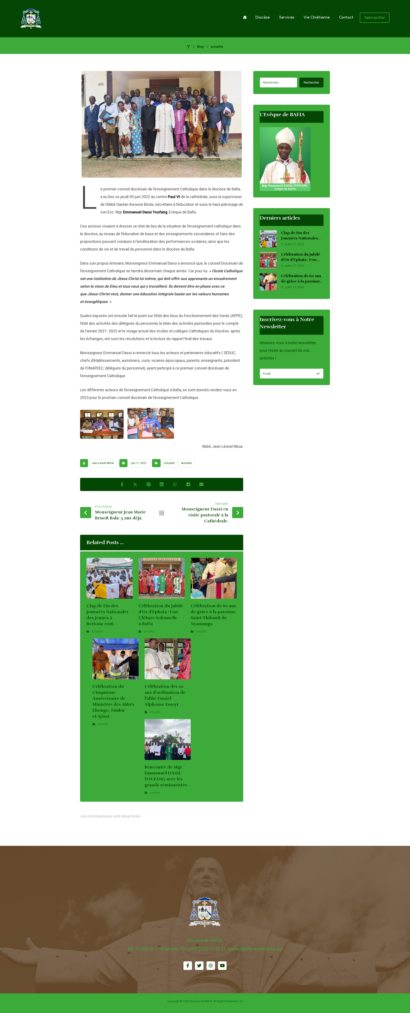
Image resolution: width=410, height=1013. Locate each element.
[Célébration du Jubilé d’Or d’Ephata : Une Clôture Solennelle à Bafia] (268, 260)
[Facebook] (187, 965)
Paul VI (174, 196)
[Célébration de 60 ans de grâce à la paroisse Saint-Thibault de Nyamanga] (268, 281)
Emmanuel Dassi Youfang (145, 212)
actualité (169, 463)
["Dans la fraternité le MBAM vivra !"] (31, 19)
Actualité (186, 463)
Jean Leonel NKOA (103, 463)
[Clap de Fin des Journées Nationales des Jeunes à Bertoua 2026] (268, 238)
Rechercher (311, 82)
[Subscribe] (318, 373)
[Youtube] (222, 965)
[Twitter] (199, 965)
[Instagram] (210, 965)
